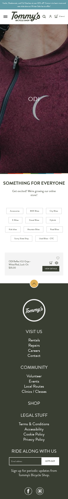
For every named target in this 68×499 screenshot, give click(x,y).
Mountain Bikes (33, 229)
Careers (34, 350)
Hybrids (53, 220)
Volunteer (34, 376)
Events (34, 381)
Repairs (34, 345)
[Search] (44, 16)
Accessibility (34, 429)
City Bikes (54, 211)
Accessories (15, 211)
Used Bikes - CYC (46, 238)
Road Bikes (54, 229)
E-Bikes (15, 220)
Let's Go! (50, 461)
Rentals (34, 340)
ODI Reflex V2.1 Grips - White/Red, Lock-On (20, 263)
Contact (34, 355)
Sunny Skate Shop (21, 238)
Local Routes (34, 386)
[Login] (50, 17)
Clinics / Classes (34, 391)
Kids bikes (13, 229)
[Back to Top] (34, 283)
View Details (51, 268)
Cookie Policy (34, 434)
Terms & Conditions (34, 424)
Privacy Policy (34, 439)
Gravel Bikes (34, 220)
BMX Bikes (34, 211)
